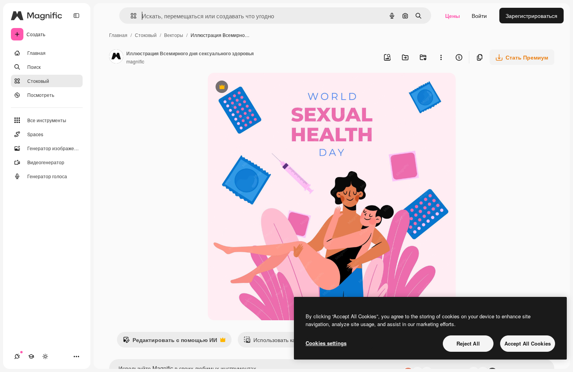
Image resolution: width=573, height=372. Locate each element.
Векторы (173, 35)
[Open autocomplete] (130, 16)
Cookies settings (326, 343)
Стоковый (146, 35)
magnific (135, 61)
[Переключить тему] (45, 356)
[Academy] (31, 356)
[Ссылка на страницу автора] (116, 57)
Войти (479, 15)
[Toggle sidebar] (76, 15)
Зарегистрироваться (531, 15)
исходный (260, 88)
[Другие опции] (441, 57)
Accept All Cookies (527, 343)
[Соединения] (17, 356)
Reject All (468, 343)
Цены (452, 15)
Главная (118, 35)
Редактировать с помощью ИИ (170, 341)
